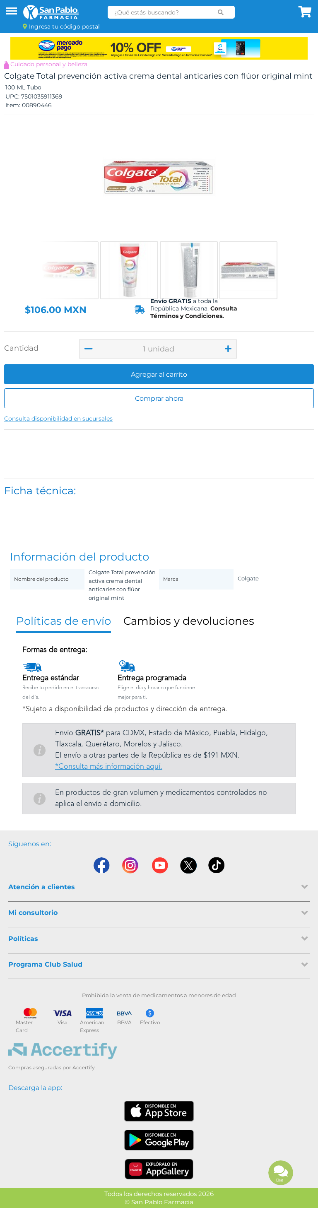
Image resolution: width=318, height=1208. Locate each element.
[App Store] (159, 1111)
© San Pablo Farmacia (159, 1202)
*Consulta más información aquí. (108, 766)
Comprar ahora (159, 398)
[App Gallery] (159, 1169)
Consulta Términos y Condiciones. (193, 312)
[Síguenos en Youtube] (159, 865)
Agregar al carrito (159, 374)
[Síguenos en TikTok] (217, 865)
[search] (220, 12)
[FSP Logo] (51, 12)
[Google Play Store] (159, 1140)
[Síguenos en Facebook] (101, 865)
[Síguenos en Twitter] (188, 865)
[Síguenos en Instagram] (130, 865)
